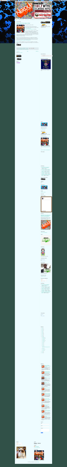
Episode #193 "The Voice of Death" (47, 416)
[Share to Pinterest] (33, 48)
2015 (42, 336)
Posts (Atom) (20, 52)
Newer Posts (18, 51)
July (42, 342)
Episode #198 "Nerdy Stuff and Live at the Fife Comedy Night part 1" (45, 216)
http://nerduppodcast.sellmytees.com (46, 146)
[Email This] (30, 48)
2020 (42, 331)
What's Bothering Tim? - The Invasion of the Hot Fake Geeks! (37, 19)
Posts (42, 279)
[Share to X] (32, 48)
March (43, 348)
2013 (42, 352)
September (43, 340)
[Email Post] (29, 48)
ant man (23, 49)
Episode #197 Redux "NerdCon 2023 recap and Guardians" (47, 366)
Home (16, 19)
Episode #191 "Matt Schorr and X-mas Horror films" (47, 399)
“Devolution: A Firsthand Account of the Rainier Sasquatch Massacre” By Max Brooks (46, 175)
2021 (42, 330)
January (43, 350)
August (43, 341)
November (43, 338)
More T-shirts (27, 19)
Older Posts (37, 51)
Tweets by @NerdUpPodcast (44, 232)
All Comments (19, 444)
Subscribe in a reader (43, 23)
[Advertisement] (43, 40)
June (43, 343)
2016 (42, 335)
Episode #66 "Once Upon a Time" (23, 23)
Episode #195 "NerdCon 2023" (47, 388)
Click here (17, 41)
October (43, 339)
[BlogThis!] (31, 48)
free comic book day (26, 49)
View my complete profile (37, 447)
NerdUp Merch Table (21, 19)
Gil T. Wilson (42, 314)
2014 (42, 351)
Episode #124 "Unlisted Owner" (47, 377)
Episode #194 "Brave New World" (47, 405)
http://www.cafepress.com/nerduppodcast (45, 149)
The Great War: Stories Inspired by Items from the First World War (45, 167)
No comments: (26, 48)
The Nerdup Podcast (43, 259)
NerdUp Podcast (37, 446)
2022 (42, 329)
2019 (42, 332)
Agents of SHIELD (20, 49)
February (43, 349)
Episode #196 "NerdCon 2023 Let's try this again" (47, 393)
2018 (42, 333)
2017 (42, 334)
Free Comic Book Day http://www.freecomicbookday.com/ (29, 28)
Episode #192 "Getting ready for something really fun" (48, 411)
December (43, 337)
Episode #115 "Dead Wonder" (47, 382)
